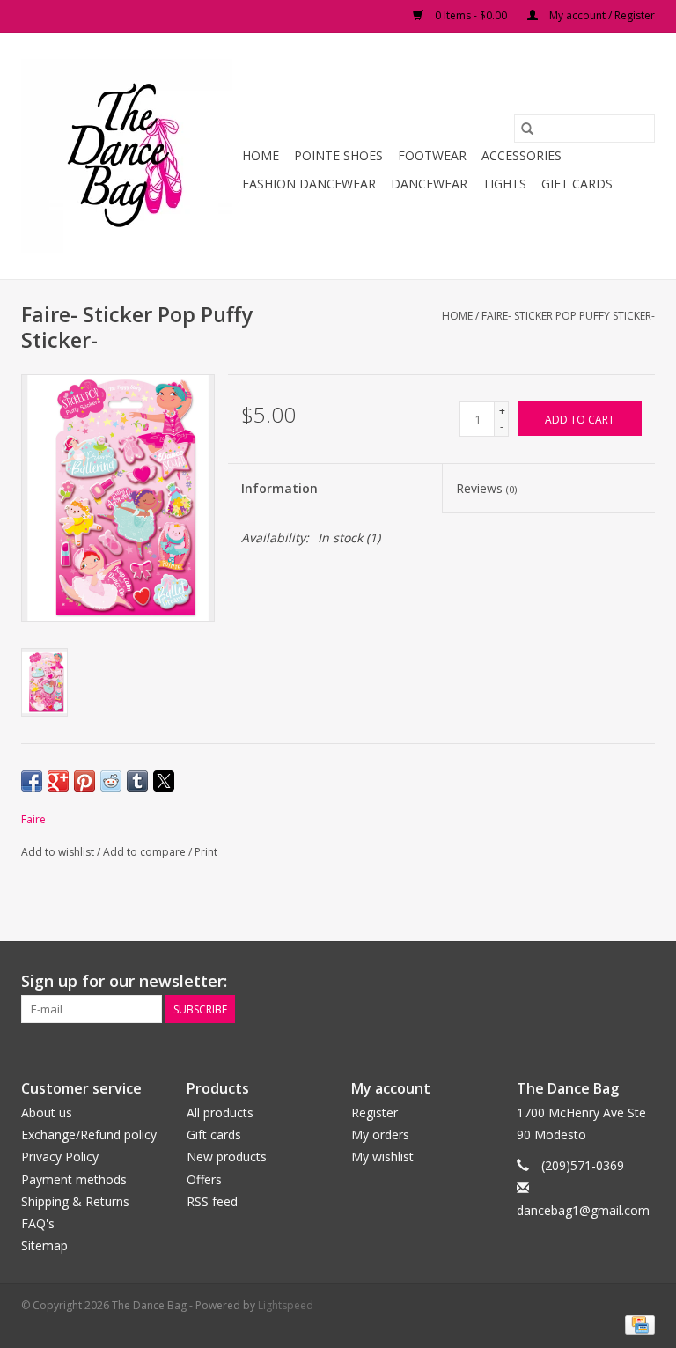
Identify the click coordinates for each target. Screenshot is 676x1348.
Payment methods (74, 1179)
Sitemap (44, 1245)
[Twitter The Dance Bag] (609, 982)
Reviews (486, 488)
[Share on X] (163, 781)
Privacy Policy (60, 1156)
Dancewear (429, 183)
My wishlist (382, 1156)
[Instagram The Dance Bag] (641, 982)
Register (374, 1112)
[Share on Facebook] (31, 781)
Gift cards (577, 183)
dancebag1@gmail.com (583, 1210)
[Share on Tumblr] (137, 781)
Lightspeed (285, 1305)
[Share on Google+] (58, 781)
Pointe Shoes (338, 155)
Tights (504, 183)
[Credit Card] (637, 1323)
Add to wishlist (59, 851)
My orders (380, 1134)
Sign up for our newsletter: (124, 981)
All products (220, 1112)
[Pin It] (84, 781)
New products (227, 1156)
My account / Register (601, 15)
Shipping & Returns (75, 1201)
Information (279, 488)
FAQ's (38, 1223)
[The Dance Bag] (129, 156)
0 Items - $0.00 (471, 15)
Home (260, 155)
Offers (204, 1179)
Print (206, 851)
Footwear (432, 155)
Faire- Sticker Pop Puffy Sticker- (568, 315)
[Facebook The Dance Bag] (577, 982)
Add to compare (145, 851)
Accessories (521, 155)
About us (46, 1112)
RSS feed (212, 1201)
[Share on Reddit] (110, 781)
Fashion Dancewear (309, 183)
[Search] (527, 128)
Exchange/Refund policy (89, 1134)
